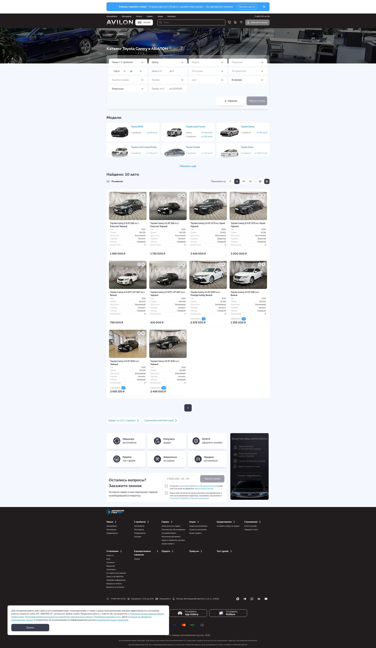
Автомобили (111, 16)
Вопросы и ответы (114, 584)
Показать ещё (188, 166)
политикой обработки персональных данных (198, 486)
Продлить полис (251, 530)
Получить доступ (247, 7)
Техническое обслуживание (173, 530)
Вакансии (110, 566)
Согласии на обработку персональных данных (189, 498)
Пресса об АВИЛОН (115, 577)
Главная (109, 34)
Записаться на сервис (171, 526)
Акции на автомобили (198, 526)
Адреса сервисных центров (173, 540)
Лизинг (137, 559)
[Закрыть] (264, 6)
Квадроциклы (112, 533)
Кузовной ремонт (169, 533)
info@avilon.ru (165, 599)
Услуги (139, 16)
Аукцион (137, 537)
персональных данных (204, 489)
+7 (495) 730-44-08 (118, 599)
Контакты (171, 16)
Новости (110, 555)
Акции (160, 16)
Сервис (150, 16)
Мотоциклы (126, 16)
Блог (108, 559)
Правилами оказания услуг (107, 617)
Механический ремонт (171, 537)
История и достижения (116, 573)
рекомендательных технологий (112, 620)
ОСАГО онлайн (250, 526)
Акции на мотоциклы (198, 530)
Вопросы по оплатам (115, 587)
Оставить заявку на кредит (228, 526)
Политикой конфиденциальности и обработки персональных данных (59, 617)
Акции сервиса (168, 544)
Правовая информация (115, 580)
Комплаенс (111, 570)
